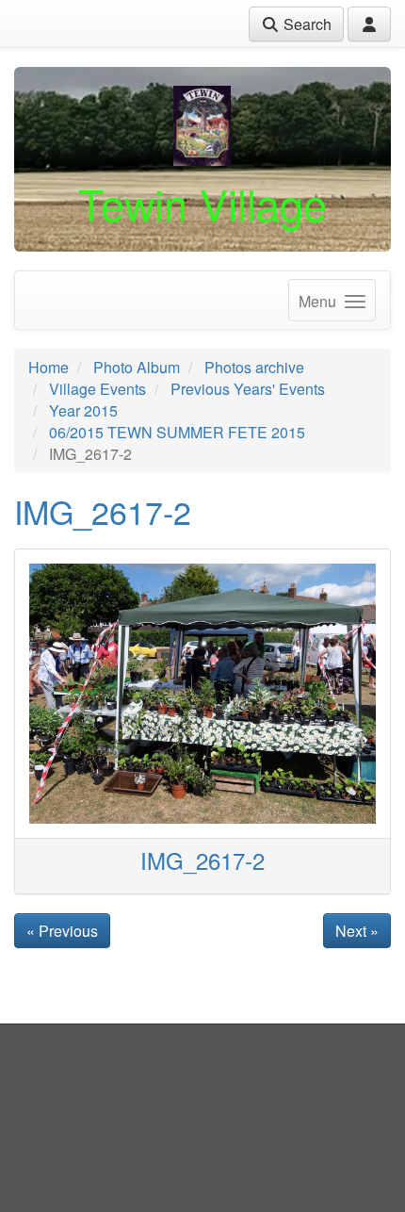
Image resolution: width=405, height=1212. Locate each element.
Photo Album (136, 367)
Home (48, 367)
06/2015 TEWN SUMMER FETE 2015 (177, 432)
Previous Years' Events (247, 389)
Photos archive (254, 367)
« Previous (62, 931)
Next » (357, 931)
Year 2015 (83, 410)
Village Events (97, 389)
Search (306, 24)
